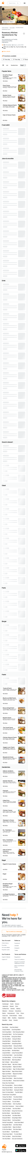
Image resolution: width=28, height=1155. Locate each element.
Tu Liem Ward (18, 1134)
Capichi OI (4, 959)
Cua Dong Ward (16, 1029)
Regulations (17, 957)
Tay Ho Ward (12, 27)
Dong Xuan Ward (16, 1036)
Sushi (11, 1004)
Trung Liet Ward (17, 1099)
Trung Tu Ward (6, 1101)
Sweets (13, 1008)
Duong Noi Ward (6, 1034)
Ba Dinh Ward (6, 1113)
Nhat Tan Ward (18, 1078)
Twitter (16, 950)
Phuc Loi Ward (18, 1085)
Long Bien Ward (6, 1127)
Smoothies (18, 1011)
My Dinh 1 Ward (6, 1064)
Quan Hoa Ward (18, 1087)
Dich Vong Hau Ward (18, 1032)
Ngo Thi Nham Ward (18, 1069)
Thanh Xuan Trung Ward (9, 1094)
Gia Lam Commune (17, 1138)
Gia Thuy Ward (6, 1039)
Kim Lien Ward (6, 1050)
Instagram (16, 948)
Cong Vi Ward (6, 1029)
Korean (17, 1004)
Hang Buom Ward (7, 1046)
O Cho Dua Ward (6, 1080)
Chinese (11, 1011)
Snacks (16, 1020)
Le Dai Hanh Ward (7, 1055)
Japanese (5, 1006)
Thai (17, 1013)
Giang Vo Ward (16, 1039)
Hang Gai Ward (18, 1046)
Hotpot (4, 1018)
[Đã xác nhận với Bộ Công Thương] (14, 995)
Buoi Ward (5, 1027)
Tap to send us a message (14, 931)
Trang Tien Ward (7, 1097)
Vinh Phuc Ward (6, 1103)
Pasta (20, 1015)
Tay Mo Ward (18, 1092)
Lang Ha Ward (6, 1052)
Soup (10, 1020)
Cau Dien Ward (14, 1027)
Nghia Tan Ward (6, 1069)
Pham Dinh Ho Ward (18, 1080)
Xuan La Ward (19, 1106)
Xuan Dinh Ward (16, 1136)
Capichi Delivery (5, 27)
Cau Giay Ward (6, 1115)
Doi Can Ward (6, 1036)
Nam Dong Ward (6, 1066)
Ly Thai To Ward (17, 1057)
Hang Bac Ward (16, 1041)
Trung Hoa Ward (6, 1099)
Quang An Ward (18, 1090)
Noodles (4, 1020)
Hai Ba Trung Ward (7, 1122)
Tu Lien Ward (16, 1101)
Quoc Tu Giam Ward (7, 1092)
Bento (4, 1013)
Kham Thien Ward (18, 1048)
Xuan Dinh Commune (8, 1106)
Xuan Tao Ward (6, 1108)
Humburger (5, 1004)
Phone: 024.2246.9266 (9, 988)
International (11, 1013)
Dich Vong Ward (6, 1032)
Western (4, 1011)
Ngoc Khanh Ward (17, 1071)
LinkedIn (16, 945)
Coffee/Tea (5, 1008)
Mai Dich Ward (6, 1059)
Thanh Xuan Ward (7, 1134)
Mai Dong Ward (16, 1059)
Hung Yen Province (17, 1110)
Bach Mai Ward (16, 1113)
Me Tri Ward (5, 1062)
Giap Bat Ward (6, 1041)
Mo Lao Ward (14, 1062)
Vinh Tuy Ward (17, 1103)
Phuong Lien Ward (7, 1087)
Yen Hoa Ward (16, 1108)
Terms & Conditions (19, 959)
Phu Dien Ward (17, 1129)
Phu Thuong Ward (7, 1085)
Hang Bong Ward (16, 1043)
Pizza (22, 1013)
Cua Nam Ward (16, 1115)
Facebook (17, 943)
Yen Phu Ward (6, 1110)
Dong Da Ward (6, 1117)
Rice (16, 1006)
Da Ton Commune (18, 1034)
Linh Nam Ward (6, 1057)
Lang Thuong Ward (17, 1052)
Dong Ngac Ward (16, 1117)
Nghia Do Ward (17, 1066)
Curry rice (5, 1015)
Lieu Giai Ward (18, 1055)
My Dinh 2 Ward (17, 1064)
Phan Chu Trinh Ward (8, 1083)
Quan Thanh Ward (7, 1090)
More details (6, 51)
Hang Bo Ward (6, 1043)
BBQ (9, 1018)
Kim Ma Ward (15, 1050)
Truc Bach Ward (17, 1097)
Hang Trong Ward (7, 1048)
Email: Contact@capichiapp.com (13, 990)
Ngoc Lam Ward (6, 1073)
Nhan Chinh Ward (7, 1078)
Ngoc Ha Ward (6, 1071)
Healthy (14, 1018)
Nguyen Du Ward (17, 1073)
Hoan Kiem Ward (18, 1122)
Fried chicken (13, 1015)
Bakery (18, 1008)
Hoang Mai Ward (7, 1124)
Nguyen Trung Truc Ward (9, 1076)
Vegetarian (21, 1018)
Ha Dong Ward (16, 1120)
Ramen (12, 1006)
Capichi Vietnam (6, 957)
